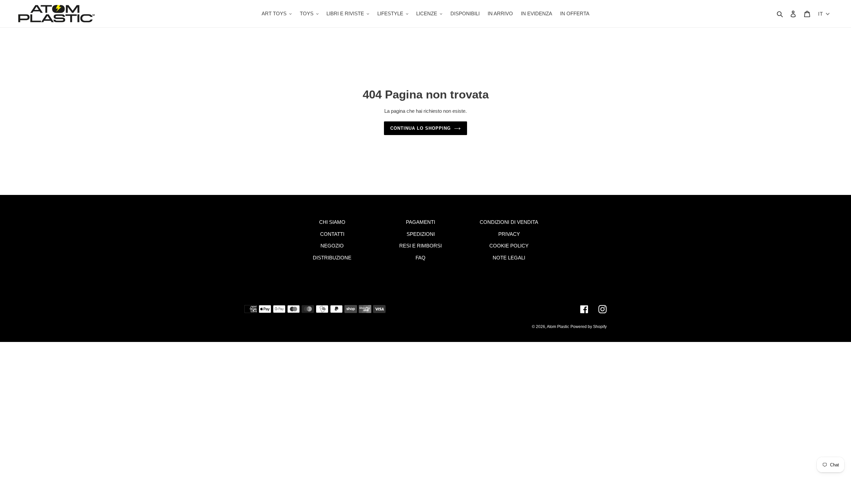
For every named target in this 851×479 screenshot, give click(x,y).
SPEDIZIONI (421, 234)
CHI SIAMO (332, 222)
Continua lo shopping (420, 128)
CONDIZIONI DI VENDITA (509, 222)
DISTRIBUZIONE (332, 257)
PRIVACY (509, 234)
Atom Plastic (558, 326)
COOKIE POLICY (509, 245)
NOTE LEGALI (509, 257)
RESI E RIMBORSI (420, 245)
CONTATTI (332, 234)
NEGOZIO (332, 245)
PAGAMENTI (420, 222)
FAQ (421, 257)
